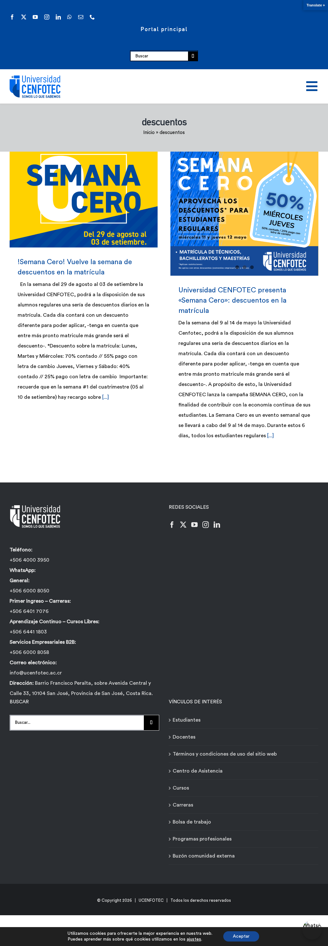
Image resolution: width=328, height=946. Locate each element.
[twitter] (23, 17)
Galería (93, 199)
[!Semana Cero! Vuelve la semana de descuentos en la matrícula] (84, 199)
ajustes (194, 939)
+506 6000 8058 (29, 652)
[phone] (92, 17)
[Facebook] (172, 525)
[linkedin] (58, 17)
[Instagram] (205, 525)
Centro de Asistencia (198, 771)
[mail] (80, 17)
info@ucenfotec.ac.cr (36, 672)
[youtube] (35, 17)
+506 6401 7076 (29, 611)
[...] (105, 397)
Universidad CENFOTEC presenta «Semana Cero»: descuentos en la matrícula (232, 300)
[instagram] (46, 17)
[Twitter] (183, 525)
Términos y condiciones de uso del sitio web (225, 754)
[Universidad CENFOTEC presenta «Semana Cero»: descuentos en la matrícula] (244, 214)
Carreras (183, 805)
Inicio (149, 132)
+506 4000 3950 (29, 560)
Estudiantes (187, 720)
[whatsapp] (69, 17)
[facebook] (12, 17)
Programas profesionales (202, 838)
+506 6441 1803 (28, 631)
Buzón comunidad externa (204, 855)
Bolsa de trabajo (192, 822)
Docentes (184, 737)
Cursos (181, 788)
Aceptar (241, 936)
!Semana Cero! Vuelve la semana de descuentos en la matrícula (74, 199)
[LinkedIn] (217, 525)
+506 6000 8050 (29, 590)
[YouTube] (194, 525)
